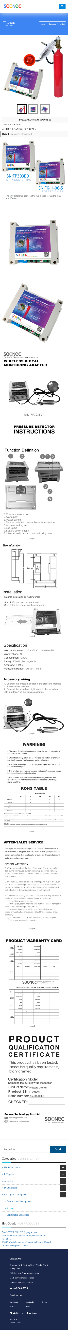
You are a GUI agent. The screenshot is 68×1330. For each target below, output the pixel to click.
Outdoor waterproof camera (15, 1245)
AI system (9, 1181)
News (44, 1302)
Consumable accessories (18, 1215)
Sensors (10, 1208)
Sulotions (14, 1302)
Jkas (28, 1306)
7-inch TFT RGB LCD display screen (19, 1232)
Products (52, 24)
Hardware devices (12, 1167)
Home (43, 24)
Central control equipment (19, 1201)
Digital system (10, 1188)
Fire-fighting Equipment (15, 1194)
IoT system (9, 1174)
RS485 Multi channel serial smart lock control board (26, 1242)
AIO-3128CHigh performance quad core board (23, 1235)
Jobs (12, 1306)
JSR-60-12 (7, 1239)
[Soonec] (12, 6)
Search (58, 1149)
